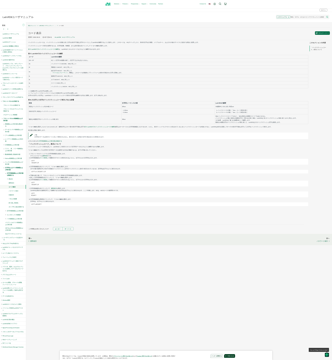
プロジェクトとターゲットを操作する (13, 84)
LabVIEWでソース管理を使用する (13, 89)
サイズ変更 (43, 158)
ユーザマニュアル (69, 37)
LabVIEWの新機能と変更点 (11, 46)
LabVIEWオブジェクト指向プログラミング (13, 262)
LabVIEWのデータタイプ (10, 93)
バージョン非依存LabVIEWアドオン (13, 309)
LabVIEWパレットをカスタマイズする (13, 248)
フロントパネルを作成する (11, 101)
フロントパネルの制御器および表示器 (13, 119)
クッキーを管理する (216, 356)
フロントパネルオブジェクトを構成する (13, 110)
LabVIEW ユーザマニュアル (11, 34)
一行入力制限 (13, 199)
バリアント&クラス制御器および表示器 (14, 223)
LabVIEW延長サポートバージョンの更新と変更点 (13, 51)
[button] (289, 17)
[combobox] (300, 17)
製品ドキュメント (32, 25)
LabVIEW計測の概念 (9, 319)
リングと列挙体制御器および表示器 (14, 163)
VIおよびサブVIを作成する (11, 243)
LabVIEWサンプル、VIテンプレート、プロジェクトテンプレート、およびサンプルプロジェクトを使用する (13, 67)
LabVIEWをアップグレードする (12, 56)
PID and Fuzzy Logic (8, 336)
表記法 (11, 179)
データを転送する (8, 296)
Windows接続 (6, 300)
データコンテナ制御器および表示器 (14, 130)
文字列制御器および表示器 (15, 211)
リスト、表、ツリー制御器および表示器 (14, 149)
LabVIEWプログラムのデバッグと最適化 (13, 315)
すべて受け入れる (229, 356)
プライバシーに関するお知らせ (123, 356)
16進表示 (11, 195)
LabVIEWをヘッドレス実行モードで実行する (13, 78)
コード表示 (12, 187)
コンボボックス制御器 (14, 215)
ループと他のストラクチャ (11, 253)
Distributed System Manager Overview (13, 347)
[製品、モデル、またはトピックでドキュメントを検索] (327, 17)
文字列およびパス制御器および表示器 (14, 169)
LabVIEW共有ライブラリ (10, 323)
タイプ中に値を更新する (16, 207)
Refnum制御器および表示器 (13, 158)
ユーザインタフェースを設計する (13, 238)
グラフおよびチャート (9, 274)
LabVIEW (58, 37)
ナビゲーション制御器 (10, 115)
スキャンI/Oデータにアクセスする (13, 332)
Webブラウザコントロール (13, 234)
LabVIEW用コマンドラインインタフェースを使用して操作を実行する (13, 290)
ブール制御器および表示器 (13, 135)
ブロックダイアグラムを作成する (13, 97)
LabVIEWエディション (9, 42)
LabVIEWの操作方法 (9, 60)
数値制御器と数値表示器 (12, 154)
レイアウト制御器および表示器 (14, 140)
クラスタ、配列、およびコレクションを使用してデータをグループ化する (13, 269)
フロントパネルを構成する (11, 105)
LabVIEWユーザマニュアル (45, 25)
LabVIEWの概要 (7, 38)
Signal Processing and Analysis (11, 327)
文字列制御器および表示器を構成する (15, 174)
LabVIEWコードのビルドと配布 (12, 304)
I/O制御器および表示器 (12, 145)
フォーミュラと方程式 (9, 257)
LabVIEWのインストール (10, 74)
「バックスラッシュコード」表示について (318, 48)
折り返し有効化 (13, 203)
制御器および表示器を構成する (14, 125)
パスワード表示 (13, 191)
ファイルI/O (6, 278)
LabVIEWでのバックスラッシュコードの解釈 (43, 49)
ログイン (323, 10)
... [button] (55, 25)
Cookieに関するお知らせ (144, 356)
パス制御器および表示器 (14, 219)
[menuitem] (117, 4)
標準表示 (11, 183)
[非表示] (23, 25)
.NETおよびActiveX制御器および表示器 (14, 229)
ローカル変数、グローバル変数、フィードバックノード (13, 283)
